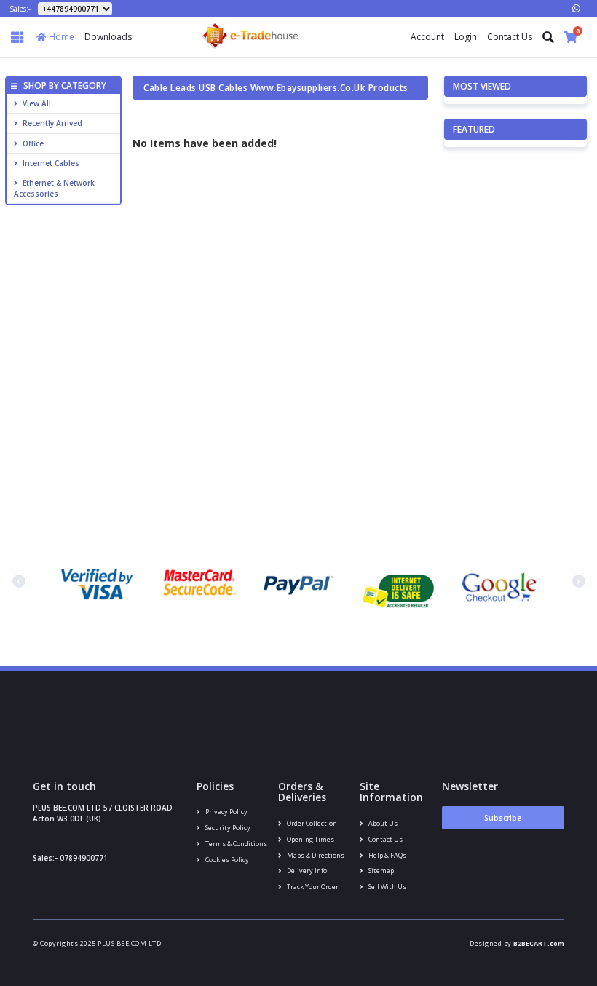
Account (427, 37)
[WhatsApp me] (576, 8)
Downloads (108, 37)
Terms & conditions (235, 843)
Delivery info (306, 870)
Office (33, 143)
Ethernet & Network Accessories (54, 188)
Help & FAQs (386, 855)
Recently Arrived (52, 123)
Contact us (385, 839)
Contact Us (509, 37)
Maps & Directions (314, 855)
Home (60, 37)
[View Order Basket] (570, 37)
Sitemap (380, 870)
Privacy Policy (226, 811)
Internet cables (51, 163)
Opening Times (309, 839)
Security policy (227, 827)
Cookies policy (226, 859)
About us (382, 823)
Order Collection (311, 823)
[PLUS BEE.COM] (250, 34)
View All (37, 103)
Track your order (312, 886)
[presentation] (18, 581)
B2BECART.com (538, 943)
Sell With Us (386, 886)
